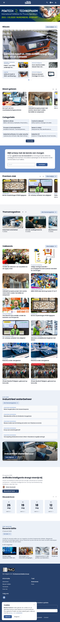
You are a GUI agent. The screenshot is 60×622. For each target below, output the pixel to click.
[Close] (34, 605)
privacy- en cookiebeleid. (15, 613)
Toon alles (30, 141)
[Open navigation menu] (4, 2)
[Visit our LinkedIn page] (4, 597)
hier (13, 484)
